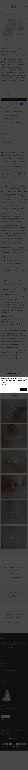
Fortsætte (23, 389)
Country (3, 382)
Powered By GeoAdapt (14, 392)
